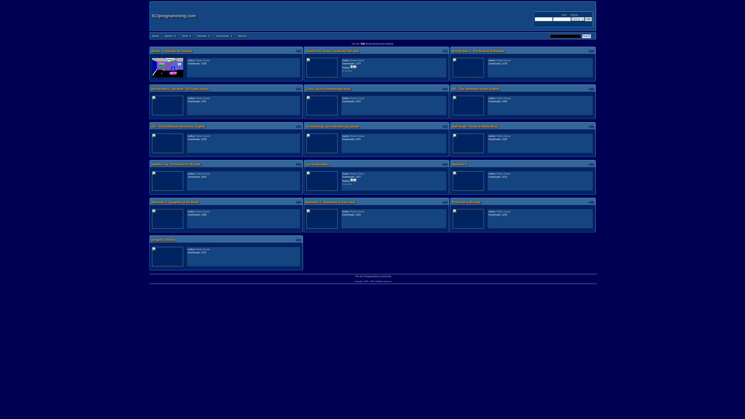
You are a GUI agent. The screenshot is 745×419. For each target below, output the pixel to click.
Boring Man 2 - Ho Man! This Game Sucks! (180, 88)
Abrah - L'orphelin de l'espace (172, 51)
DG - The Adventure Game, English (476, 88)
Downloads (379, 43)
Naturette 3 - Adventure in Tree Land (330, 202)
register (574, 15)
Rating (389, 43)
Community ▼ (224, 36)
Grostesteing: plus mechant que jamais (332, 126)
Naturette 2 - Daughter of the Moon (175, 202)
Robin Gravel (203, 60)
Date (369, 43)
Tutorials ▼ (203, 36)
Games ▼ (170, 36)
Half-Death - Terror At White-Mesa (475, 126)
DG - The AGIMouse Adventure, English (178, 126)
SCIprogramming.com (174, 15)
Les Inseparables (317, 164)
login (564, 15)
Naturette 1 (459, 164)
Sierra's (242, 36)
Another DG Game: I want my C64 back (332, 51)
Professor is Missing (466, 202)
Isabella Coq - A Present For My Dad (176, 164)
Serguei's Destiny (163, 239)
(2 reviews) (347, 71)
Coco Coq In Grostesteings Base (328, 88)
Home (155, 36)
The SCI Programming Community (373, 276)
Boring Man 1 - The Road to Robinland (478, 51)
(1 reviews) (347, 184)
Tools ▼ (186, 36)
